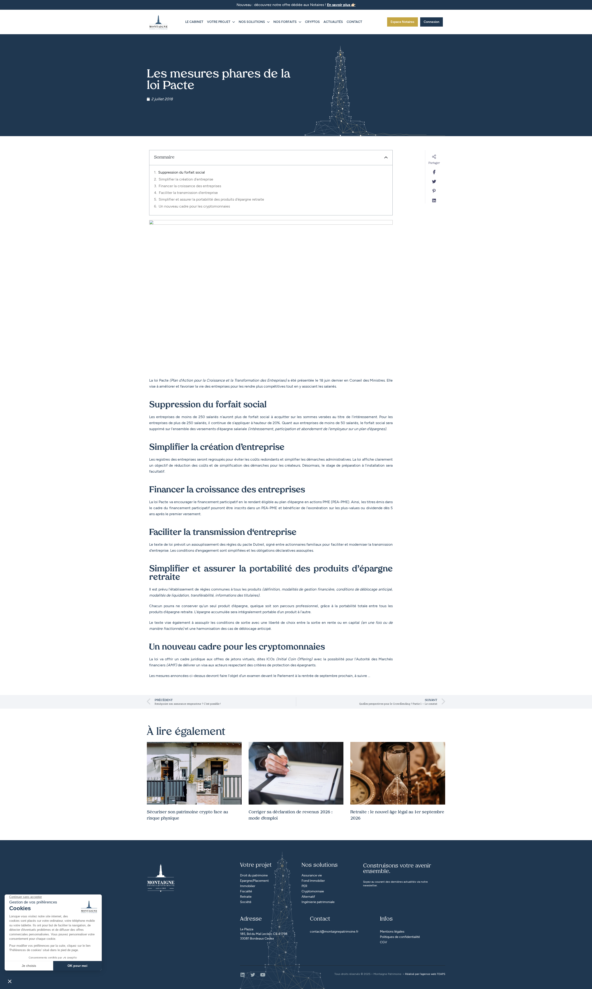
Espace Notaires (402, 22)
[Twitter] (252, 974)
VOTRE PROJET (218, 22)
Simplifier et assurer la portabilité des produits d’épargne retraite (211, 199)
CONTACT (354, 22)
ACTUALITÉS (333, 22)
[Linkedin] (242, 974)
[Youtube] (262, 974)
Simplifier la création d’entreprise (186, 179)
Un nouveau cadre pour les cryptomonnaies (194, 206)
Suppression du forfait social (181, 172)
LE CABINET (194, 22)
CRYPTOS (312, 22)
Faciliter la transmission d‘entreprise (188, 192)
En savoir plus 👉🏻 (341, 5)
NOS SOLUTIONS (252, 22)
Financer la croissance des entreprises (190, 186)
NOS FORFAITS (285, 22)
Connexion (431, 22)
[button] (386, 157)
